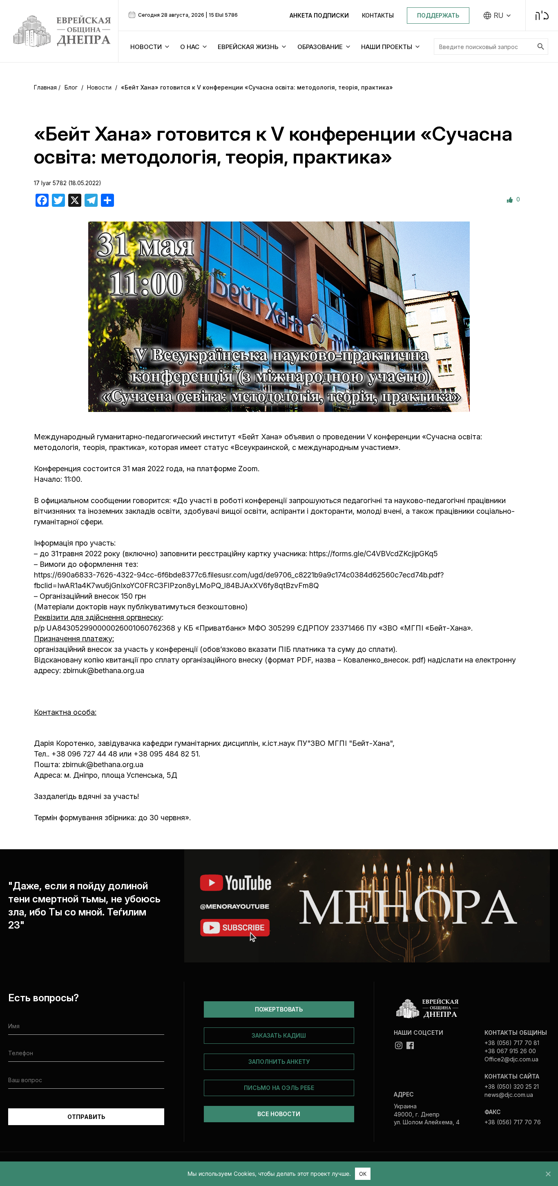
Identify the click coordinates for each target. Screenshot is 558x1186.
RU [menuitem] (498, 15)
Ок (363, 1173)
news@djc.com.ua (508, 1094)
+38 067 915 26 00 (510, 1050)
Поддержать (438, 15)
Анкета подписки (319, 15)
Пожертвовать (279, 1009)
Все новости (278, 1113)
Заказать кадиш (279, 1035)
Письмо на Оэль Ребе (279, 1087)
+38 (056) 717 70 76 (512, 1122)
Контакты (378, 15)
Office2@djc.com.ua (511, 1059)
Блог (71, 87)
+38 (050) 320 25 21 (511, 1086)
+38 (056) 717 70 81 (511, 1042)
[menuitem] (497, 15)
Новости (99, 87)
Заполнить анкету (279, 1061)
